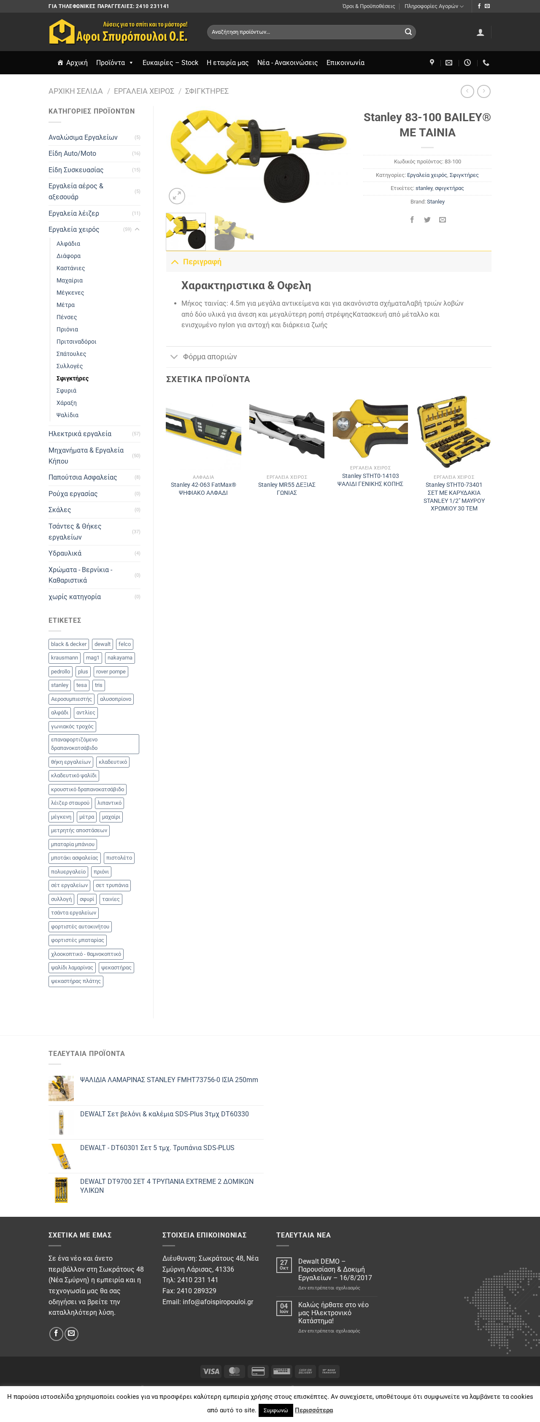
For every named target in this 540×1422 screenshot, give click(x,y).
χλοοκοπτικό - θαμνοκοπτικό (86, 954)
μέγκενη (61, 817)
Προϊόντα (110, 63)
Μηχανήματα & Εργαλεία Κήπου (86, 455)
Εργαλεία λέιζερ (74, 213)
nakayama (120, 657)
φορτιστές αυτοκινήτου (80, 926)
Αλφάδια (68, 243)
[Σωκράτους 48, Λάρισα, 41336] (433, 62)
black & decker (68, 644)
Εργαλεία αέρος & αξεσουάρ (76, 191)
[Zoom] (177, 196)
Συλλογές (70, 366)
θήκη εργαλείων (71, 762)
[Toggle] (137, 230)
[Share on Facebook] (412, 221)
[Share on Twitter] (428, 221)
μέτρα (86, 817)
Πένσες (67, 317)
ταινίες (111, 899)
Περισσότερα (314, 1410)
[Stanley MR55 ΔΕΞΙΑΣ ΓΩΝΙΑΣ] (286, 432)
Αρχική (77, 63)
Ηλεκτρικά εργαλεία (80, 434)
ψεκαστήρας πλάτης (76, 981)
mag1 (93, 657)
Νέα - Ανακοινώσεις (287, 63)
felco (125, 644)
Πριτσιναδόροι (77, 341)
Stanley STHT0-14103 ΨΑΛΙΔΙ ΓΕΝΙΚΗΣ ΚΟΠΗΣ (370, 480)
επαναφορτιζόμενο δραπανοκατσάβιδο (74, 743)
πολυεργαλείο (68, 871)
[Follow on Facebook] (479, 6)
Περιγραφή (202, 262)
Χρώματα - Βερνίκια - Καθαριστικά (80, 575)
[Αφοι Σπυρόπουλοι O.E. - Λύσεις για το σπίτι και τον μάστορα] (121, 32)
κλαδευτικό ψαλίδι (74, 775)
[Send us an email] (487, 6)
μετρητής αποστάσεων (79, 830)
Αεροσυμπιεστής (71, 699)
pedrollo (60, 671)
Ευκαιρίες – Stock (170, 63)
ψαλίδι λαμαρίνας (72, 967)
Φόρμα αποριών (210, 357)
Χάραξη (67, 403)
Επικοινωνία (345, 63)
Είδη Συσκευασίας (76, 170)
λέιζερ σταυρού (70, 803)
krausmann (64, 657)
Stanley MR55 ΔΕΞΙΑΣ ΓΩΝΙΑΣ (287, 489)
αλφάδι (59, 712)
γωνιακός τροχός (72, 726)
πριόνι (101, 871)
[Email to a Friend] (443, 221)
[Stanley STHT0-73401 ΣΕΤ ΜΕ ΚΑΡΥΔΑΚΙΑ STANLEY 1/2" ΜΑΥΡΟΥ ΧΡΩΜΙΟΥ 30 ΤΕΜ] (453, 432)
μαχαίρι (111, 817)
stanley (59, 685)
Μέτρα (66, 305)
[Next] (336, 157)
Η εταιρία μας (228, 63)
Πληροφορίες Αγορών (431, 6)
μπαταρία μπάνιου (72, 844)
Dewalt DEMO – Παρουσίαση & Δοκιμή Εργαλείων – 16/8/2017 (335, 1269)
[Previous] (180, 157)
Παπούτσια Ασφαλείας (83, 477)
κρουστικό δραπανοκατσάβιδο (87, 789)
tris (99, 685)
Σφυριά (66, 390)
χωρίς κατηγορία (75, 597)
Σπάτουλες (71, 354)
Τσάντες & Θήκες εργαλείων (75, 531)
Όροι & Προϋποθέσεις (369, 6)
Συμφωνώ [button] (276, 1410)
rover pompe (111, 671)
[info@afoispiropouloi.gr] (450, 62)
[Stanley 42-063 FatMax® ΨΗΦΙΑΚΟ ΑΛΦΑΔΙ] (203, 432)
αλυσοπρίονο (115, 699)
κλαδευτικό (113, 762)
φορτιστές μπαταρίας (77, 940)
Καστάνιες (71, 268)
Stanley (436, 201)
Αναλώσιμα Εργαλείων (83, 137)
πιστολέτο (119, 858)
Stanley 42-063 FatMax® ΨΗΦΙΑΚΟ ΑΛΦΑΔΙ (203, 489)
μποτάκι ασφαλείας (74, 858)
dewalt (102, 644)
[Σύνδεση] (480, 32)
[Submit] (408, 32)
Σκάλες (60, 510)
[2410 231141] (487, 62)
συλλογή (61, 899)
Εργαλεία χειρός (144, 91)
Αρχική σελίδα (76, 91)
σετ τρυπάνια (112, 885)
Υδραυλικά (65, 553)
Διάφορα (69, 256)
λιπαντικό (109, 803)
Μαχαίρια (70, 280)
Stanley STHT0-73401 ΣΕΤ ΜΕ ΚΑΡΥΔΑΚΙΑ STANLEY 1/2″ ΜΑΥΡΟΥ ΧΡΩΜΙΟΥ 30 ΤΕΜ (454, 496)
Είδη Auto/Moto (72, 153)
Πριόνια (67, 329)
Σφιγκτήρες (207, 91)
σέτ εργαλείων (69, 885)
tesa (81, 685)
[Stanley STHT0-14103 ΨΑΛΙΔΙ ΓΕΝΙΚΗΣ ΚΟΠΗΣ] (370, 428)
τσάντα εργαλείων (73, 912)
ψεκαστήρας (116, 967)
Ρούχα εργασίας (73, 494)
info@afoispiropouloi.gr (218, 1302)
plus (83, 671)
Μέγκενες (70, 292)
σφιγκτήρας (449, 188)
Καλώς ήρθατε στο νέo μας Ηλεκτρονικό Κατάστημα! (333, 1313)
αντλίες (85, 712)
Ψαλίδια (67, 415)
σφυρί (87, 899)
